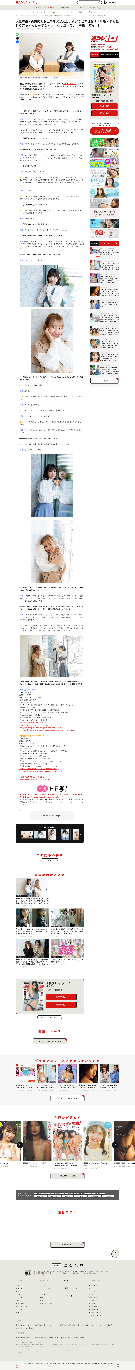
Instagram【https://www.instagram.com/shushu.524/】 (41, 728)
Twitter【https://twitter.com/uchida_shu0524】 (38, 725)
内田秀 (21, 95)
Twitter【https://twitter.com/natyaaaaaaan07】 (38, 769)
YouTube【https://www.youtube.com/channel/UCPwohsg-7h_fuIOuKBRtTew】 (50, 730)
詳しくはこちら (21, 1367)
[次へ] (80, 834)
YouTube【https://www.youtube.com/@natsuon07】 (40, 771)
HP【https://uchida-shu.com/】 (31, 723)
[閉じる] (118, 1365)
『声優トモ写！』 (69, 84)
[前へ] (19, 834)
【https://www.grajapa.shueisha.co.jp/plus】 (42, 797)
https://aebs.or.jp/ (39, 1275)
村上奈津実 (33, 95)
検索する (99, 2)
